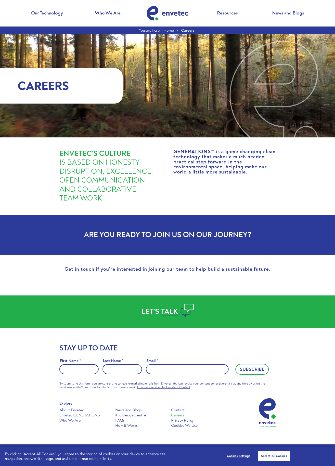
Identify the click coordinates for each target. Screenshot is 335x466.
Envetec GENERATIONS (79, 415)
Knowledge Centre (130, 415)
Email (152, 361)
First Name (70, 361)
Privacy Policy (182, 420)
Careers (177, 415)
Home (169, 30)
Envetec (167, 13)
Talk (169, 311)
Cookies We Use (184, 425)
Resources (227, 13)
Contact (178, 410)
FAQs (120, 420)
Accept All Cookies (274, 456)
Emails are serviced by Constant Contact (163, 387)
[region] (167, 456)
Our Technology (47, 13)
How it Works (126, 425)
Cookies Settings (238, 456)
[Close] (327, 455)
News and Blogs (288, 13)
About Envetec (71, 410)
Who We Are (108, 13)
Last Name (113, 361)
